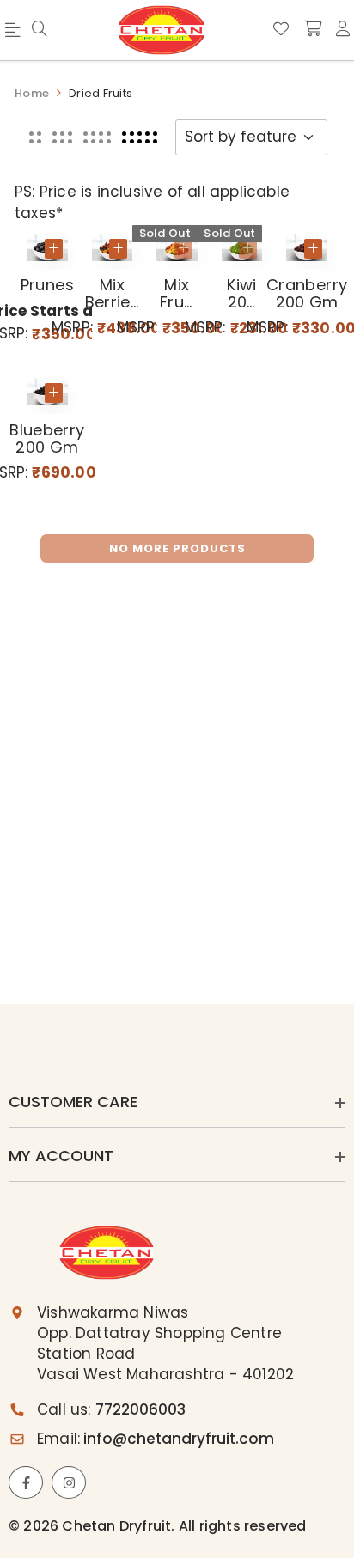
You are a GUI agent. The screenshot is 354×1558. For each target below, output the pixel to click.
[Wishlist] (281, 29)
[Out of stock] (183, 249)
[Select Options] (54, 249)
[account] (343, 29)
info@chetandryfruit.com (178, 1438)
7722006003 (140, 1409)
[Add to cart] (118, 249)
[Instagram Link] (69, 1482)
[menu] (39, 30)
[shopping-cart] (312, 29)
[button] (35, 137)
